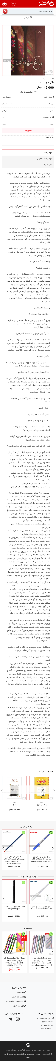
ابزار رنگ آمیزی (11, 1050)
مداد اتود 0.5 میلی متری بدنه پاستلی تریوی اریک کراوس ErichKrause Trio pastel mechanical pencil (42, 962)
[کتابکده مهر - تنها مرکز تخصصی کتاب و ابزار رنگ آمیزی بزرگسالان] (28, 1044)
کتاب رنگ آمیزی (24, 1050)
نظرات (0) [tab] (47, 164)
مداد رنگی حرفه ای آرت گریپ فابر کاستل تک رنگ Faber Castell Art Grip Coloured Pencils (14, 860)
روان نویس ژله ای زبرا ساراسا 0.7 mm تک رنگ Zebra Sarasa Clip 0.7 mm (41, 859)
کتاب (45, 78)
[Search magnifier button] (5, 11)
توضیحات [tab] (48, 152)
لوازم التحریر (36, 1050)
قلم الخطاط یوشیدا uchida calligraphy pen (14, 907)
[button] (13, 4)
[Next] (2, 796)
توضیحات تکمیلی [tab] (44, 158)
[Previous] (53, 796)
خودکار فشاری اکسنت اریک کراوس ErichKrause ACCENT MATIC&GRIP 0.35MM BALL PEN (14, 962)
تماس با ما (46, 1050)
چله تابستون (42, 805)
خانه (52, 78)
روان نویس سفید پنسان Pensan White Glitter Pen (41, 907)
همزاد (14, 805)
